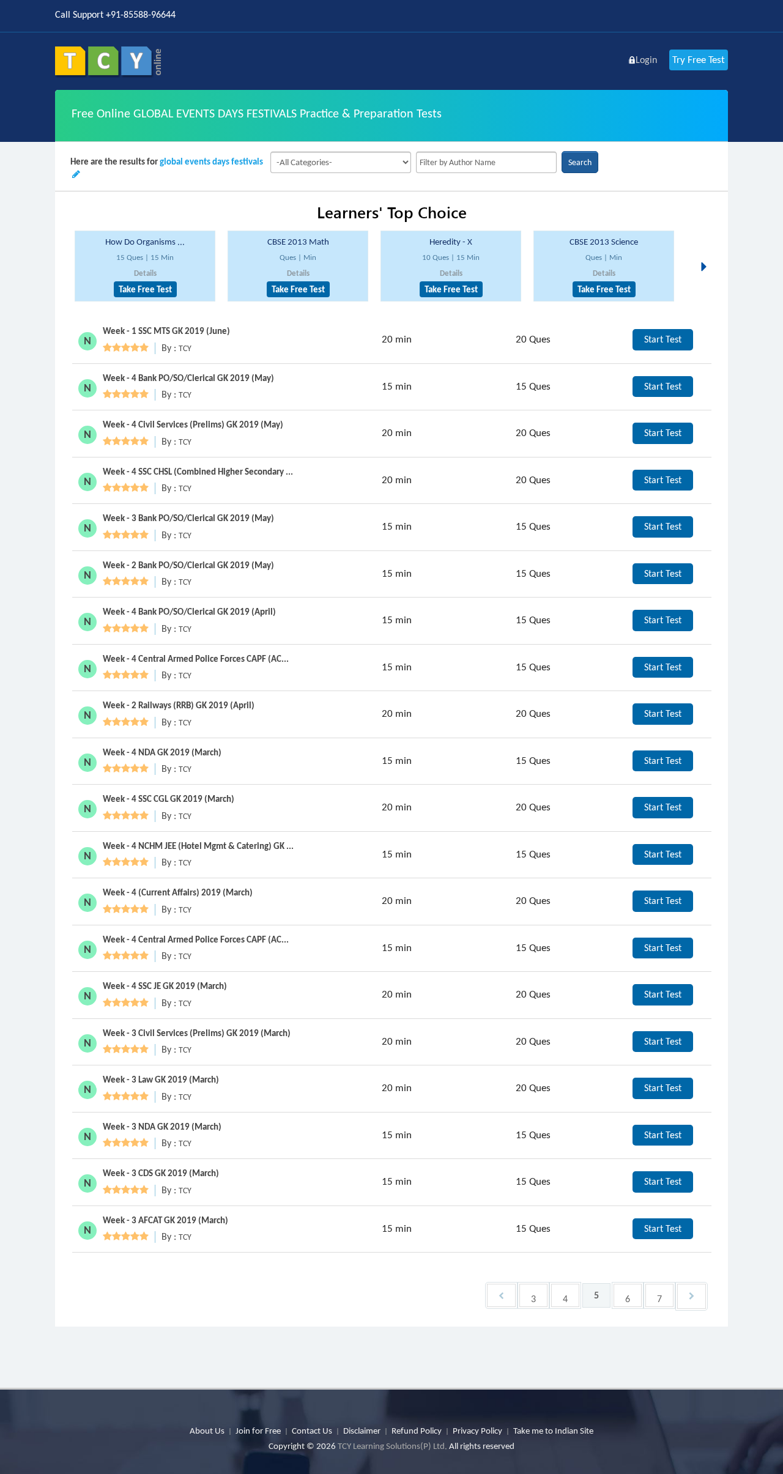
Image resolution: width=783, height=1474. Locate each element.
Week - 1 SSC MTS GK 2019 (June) (166, 330)
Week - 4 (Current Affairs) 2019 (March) (178, 892)
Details (145, 273)
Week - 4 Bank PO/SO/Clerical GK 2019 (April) (189, 611)
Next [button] (707, 252)
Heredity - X (450, 241)
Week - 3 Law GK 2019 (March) (161, 1079)
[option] (145, 266)
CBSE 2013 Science (604, 241)
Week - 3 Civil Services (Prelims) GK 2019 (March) (197, 1033)
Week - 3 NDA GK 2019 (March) (162, 1126)
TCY (185, 348)
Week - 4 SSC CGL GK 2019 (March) (168, 798)
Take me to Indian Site (553, 1430)
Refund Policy (417, 1430)
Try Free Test (698, 59)
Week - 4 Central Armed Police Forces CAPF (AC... (196, 658)
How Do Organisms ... (145, 241)
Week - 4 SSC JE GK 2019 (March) (165, 985)
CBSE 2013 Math (298, 241)
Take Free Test (145, 289)
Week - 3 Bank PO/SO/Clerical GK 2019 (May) (188, 518)
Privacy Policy (477, 1430)
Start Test (662, 339)
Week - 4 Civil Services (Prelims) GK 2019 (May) (193, 424)
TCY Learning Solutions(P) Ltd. (392, 1445)
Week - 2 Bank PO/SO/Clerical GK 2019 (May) (188, 565)
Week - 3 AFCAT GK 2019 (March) (165, 1220)
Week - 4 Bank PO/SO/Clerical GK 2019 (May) (188, 377)
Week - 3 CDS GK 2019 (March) (161, 1173)
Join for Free (258, 1430)
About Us (207, 1430)
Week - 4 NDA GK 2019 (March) (162, 752)
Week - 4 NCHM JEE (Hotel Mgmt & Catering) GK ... (198, 845)
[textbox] (486, 162)
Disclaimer (361, 1430)
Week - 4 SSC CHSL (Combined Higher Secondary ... (198, 471)
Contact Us (312, 1430)
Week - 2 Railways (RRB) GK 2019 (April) (178, 705)
